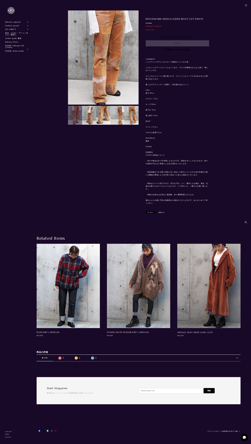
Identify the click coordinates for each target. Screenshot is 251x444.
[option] (103, 57)
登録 (209, 391)
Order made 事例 (13, 38)
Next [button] (136, 57)
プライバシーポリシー (214, 431)
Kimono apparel (13, 22)
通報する (161, 212)
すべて (45, 358)
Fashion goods (12, 26)
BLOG (7, 434)
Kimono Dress (11, 42)
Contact (8, 437)
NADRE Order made (14, 51)
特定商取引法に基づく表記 (230, 431)
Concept (8, 431)
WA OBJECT (10, 29)
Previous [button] (70, 57)
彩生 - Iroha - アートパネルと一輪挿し (16, 34)
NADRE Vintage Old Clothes (14, 46)
